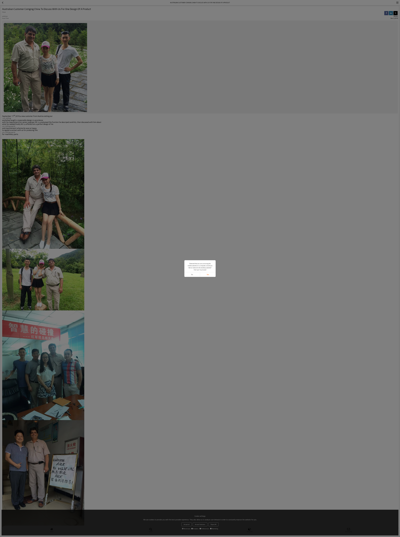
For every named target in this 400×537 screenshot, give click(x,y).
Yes (208, 274)
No (192, 274)
